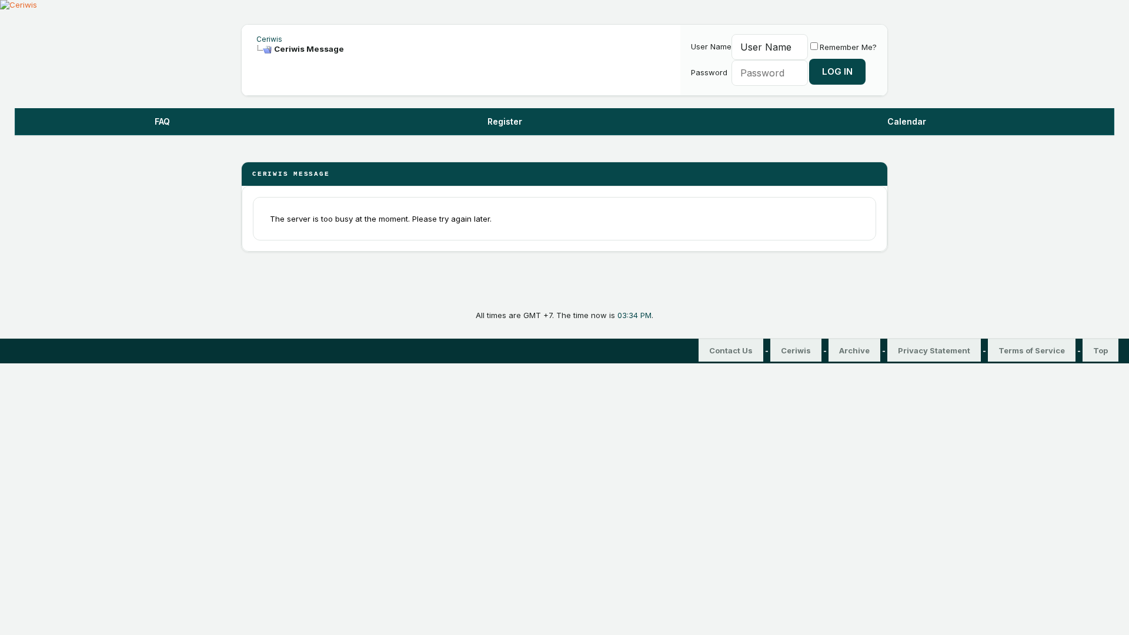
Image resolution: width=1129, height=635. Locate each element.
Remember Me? (848, 47)
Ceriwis (269, 39)
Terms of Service (1031, 350)
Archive (854, 350)
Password (709, 72)
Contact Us (731, 350)
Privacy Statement (934, 350)
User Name (711, 46)
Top (1100, 350)
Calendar (906, 121)
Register (504, 121)
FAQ (162, 121)
